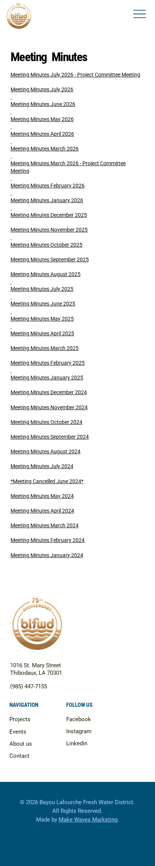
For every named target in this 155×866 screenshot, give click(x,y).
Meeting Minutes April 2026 (42, 134)
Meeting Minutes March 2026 (45, 149)
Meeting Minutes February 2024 (48, 540)
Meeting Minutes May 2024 (42, 496)
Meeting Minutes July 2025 (42, 289)
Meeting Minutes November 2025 (49, 230)
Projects (19, 719)
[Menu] (140, 14)
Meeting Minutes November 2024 (49, 407)
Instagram (78, 731)
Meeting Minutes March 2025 (45, 348)
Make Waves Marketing (88, 819)
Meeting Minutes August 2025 (46, 274)
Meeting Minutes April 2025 (42, 333)
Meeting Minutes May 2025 (42, 319)
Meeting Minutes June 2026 (43, 104)
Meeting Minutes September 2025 (50, 259)
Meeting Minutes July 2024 (42, 466)
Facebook (78, 719)
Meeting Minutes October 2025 (46, 245)
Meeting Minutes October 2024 (46, 422)
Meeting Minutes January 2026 (47, 200)
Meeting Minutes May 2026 (42, 119)
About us (20, 743)
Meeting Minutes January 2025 (47, 378)
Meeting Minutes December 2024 (49, 392)
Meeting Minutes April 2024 (42, 511)
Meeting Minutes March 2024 (45, 525)
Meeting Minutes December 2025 (49, 215)
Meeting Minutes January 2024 (47, 555)
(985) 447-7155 (28, 686)
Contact (19, 755)
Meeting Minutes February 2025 (48, 363)
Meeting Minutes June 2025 (43, 304)
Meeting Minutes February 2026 (48, 186)
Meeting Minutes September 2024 (50, 437)
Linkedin (76, 743)
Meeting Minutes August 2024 (46, 451)
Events (17, 731)
